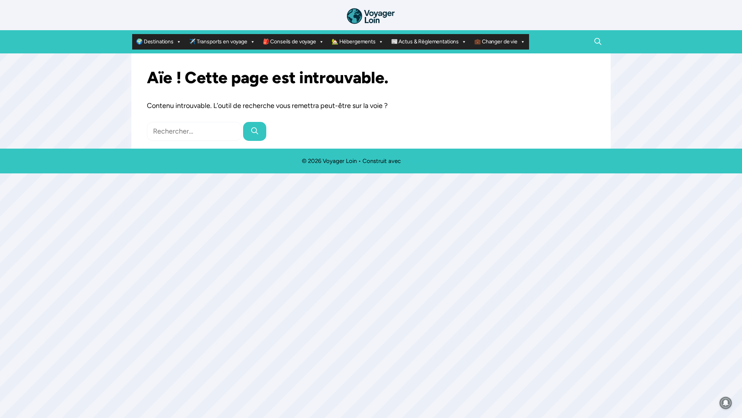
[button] (598, 41)
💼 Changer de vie (495, 41)
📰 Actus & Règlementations (425, 41)
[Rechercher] (254, 131)
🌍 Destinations (155, 41)
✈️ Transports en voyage (218, 41)
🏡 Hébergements (354, 41)
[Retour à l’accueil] (371, 15)
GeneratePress (421, 161)
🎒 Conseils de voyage (289, 41)
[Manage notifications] (726, 403)
